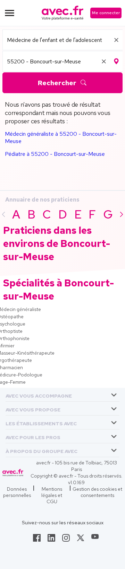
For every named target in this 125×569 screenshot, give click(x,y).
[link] (37, 540)
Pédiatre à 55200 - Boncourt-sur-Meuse (55, 154)
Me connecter (106, 13)
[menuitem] (62, 395)
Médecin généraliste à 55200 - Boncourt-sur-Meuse (61, 137)
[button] (39, 394)
